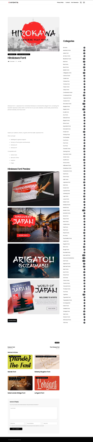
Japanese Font (12, 54)
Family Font (66, 131)
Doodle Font (66, 112)
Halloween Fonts (67, 165)
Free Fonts (65, 143)
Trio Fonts (65, 291)
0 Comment (11, 61)
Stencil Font (66, 274)
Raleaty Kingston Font (42, 372)
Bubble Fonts (66, 70)
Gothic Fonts (66, 157)
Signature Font (66, 263)
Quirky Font (66, 241)
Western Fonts (66, 317)
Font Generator (74, 2)
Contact (68, 2)
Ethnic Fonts (66, 123)
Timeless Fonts (66, 289)
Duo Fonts (65, 115)
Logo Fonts (65, 196)
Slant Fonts (65, 269)
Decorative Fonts (67, 103)
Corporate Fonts (67, 98)
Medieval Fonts (66, 204)
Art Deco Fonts (66, 56)
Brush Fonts (66, 67)
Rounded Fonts (66, 252)
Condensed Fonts (67, 95)
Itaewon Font (11, 347)
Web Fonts (65, 314)
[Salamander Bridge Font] (20, 383)
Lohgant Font (39, 393)
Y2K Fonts (65, 322)
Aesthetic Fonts (67, 50)
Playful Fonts (66, 232)
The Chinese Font (54, 347)
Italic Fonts (65, 179)
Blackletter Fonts (67, 58)
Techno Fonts (66, 283)
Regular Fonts (66, 244)
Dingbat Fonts (66, 106)
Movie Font (65, 216)
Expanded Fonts (67, 126)
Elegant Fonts (40, 356)
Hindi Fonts (65, 173)
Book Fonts (65, 64)
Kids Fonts (65, 185)
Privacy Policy (60, 2)
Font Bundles (66, 137)
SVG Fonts (65, 277)
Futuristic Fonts (66, 148)
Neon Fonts (65, 221)
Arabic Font (66, 53)
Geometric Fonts (67, 154)
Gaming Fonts (66, 151)
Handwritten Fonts (67, 171)
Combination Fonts (67, 92)
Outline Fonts (66, 224)
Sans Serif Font (66, 255)
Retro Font (65, 246)
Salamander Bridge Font (16, 393)
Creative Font (66, 100)
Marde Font (12, 372)
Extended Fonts (66, 129)
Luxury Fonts (66, 199)
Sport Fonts (66, 272)
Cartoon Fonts (66, 75)
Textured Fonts (66, 286)
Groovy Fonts (66, 162)
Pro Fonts (65, 235)
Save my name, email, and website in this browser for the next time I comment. (28, 425)
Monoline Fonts (66, 213)
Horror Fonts (66, 176)
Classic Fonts (66, 86)
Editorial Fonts (66, 117)
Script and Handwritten (24, 54)
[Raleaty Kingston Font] (47, 362)
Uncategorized (66, 303)
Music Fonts (66, 218)
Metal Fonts (66, 207)
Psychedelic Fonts (67, 238)
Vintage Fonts (66, 311)
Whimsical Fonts (67, 319)
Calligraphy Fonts (67, 72)
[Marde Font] (20, 362)
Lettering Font (66, 193)
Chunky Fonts (66, 84)
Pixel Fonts (65, 230)
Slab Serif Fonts (66, 266)
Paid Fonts (65, 227)
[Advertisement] (46, 8)
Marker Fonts (66, 202)
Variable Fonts (66, 308)
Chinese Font (66, 81)
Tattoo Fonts (66, 280)
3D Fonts (65, 47)
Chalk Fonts (66, 78)
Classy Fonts (13, 377)
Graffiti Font (66, 159)
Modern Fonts (21, 377)
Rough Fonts (66, 249)
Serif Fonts (65, 260)
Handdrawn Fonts (67, 168)
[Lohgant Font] (47, 383)
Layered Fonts (66, 190)
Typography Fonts (67, 300)
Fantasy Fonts (66, 134)
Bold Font (65, 61)
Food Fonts (65, 140)
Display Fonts (66, 109)
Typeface (65, 294)
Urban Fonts (66, 305)
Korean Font (66, 187)
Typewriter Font (67, 297)
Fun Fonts (65, 145)
